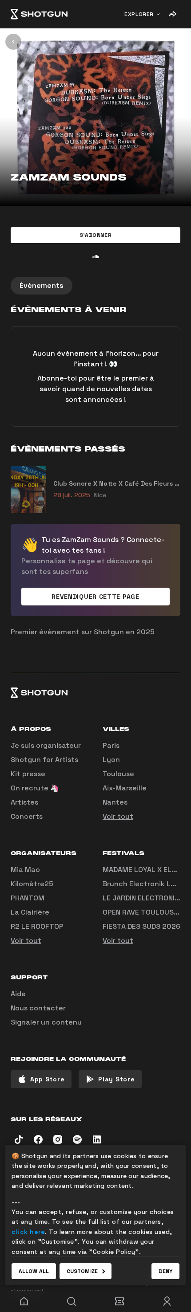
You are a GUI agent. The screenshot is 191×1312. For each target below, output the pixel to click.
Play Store (116, 1079)
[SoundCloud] (95, 256)
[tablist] (95, 286)
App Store (47, 1079)
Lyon (111, 759)
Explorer (139, 14)
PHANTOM (27, 898)
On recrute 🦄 (35, 788)
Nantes (115, 802)
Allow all (34, 1271)
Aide (18, 993)
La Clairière (30, 912)
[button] (95, 235)
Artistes (24, 802)
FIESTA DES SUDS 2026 (141, 926)
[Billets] (119, 1301)
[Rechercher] (72, 1301)
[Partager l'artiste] (172, 14)
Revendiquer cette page (95, 597)
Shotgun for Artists (44, 759)
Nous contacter (38, 1008)
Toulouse (118, 773)
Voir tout (118, 816)
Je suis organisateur (46, 745)
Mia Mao (25, 869)
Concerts (27, 816)
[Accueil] (39, 14)
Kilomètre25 (32, 883)
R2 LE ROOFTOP (37, 926)
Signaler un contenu (46, 1022)
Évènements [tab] (42, 285)
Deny (165, 1271)
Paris (111, 745)
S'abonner (95, 235)
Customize (82, 1271)
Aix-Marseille (125, 788)
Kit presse (28, 773)
